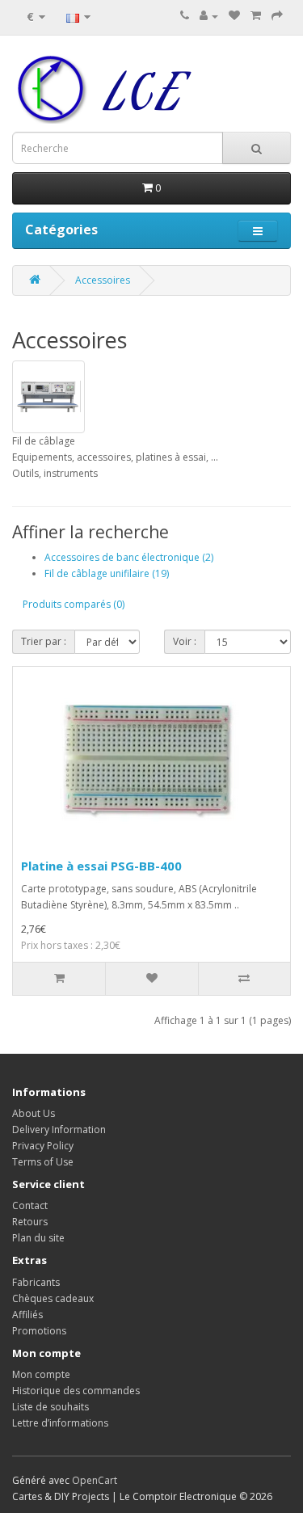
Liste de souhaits (50, 1407)
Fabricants (36, 1282)
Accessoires (102, 280)
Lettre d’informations (60, 1423)
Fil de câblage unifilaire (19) (106, 573)
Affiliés (27, 1314)
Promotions (39, 1331)
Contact (30, 1205)
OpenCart (94, 1480)
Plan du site (38, 1238)
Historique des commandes (76, 1390)
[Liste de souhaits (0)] (234, 16)
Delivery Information (59, 1129)
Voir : (184, 641)
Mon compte (41, 1374)
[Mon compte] (209, 16)
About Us (33, 1113)
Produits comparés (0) (73, 604)
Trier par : (43, 641)
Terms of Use (43, 1162)
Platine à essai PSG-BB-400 (101, 866)
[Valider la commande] (277, 16)
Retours (30, 1222)
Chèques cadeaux (53, 1298)
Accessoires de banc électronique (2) (128, 557)
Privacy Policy (43, 1146)
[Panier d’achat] (255, 16)
